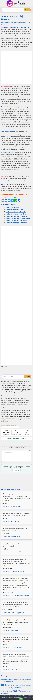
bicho (26, 679)
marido (26, 688)
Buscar (27, 9)
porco (24, 691)
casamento (19, 682)
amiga (11, 679)
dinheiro (16, 685)
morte (2, 691)
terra (14, 693)
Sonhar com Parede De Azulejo (16, 216)
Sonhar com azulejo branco (19, 27)
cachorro (9, 682)
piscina (21, 691)
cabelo (3, 682)
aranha (19, 679)
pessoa (16, 690)
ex (20, 685)
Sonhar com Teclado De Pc (11, 521)
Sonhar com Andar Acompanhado (13, 613)
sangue (7, 693)
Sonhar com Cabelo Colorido (11, 506)
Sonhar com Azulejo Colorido (16, 212)
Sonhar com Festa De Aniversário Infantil (15, 595)
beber (22, 679)
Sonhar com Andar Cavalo (10, 630)
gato (10, 688)
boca (29, 679)
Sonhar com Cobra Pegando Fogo (13, 571)
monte (29, 688)
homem (18, 688)
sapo (11, 693)
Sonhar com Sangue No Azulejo (16, 222)
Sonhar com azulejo (7, 132)
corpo (9, 685)
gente (13, 688)
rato (27, 691)
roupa (3, 693)
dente (12, 685)
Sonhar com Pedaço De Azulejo (16, 220)
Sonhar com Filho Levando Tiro (12, 647)
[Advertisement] (16, 67)
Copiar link (16, 470)
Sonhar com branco (7, 152)
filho (26, 685)
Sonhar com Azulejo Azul (14, 210)
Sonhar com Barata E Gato (11, 537)
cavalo (23, 682)
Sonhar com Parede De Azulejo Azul (18, 218)
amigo (15, 679)
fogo (4, 688)
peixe (10, 691)
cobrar (4, 685)
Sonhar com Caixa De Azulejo (16, 214)
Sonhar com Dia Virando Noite (12, 552)
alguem (7, 679)
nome (5, 691)
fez (24, 685)
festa (22, 685)
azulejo (6, 366)
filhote (29, 685)
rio (29, 691)
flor (1, 688)
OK (21, 698)
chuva (27, 682)
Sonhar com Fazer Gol (9, 669)
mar (23, 688)
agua (3, 679)
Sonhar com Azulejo (12, 207)
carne (15, 682)
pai (7, 691)
